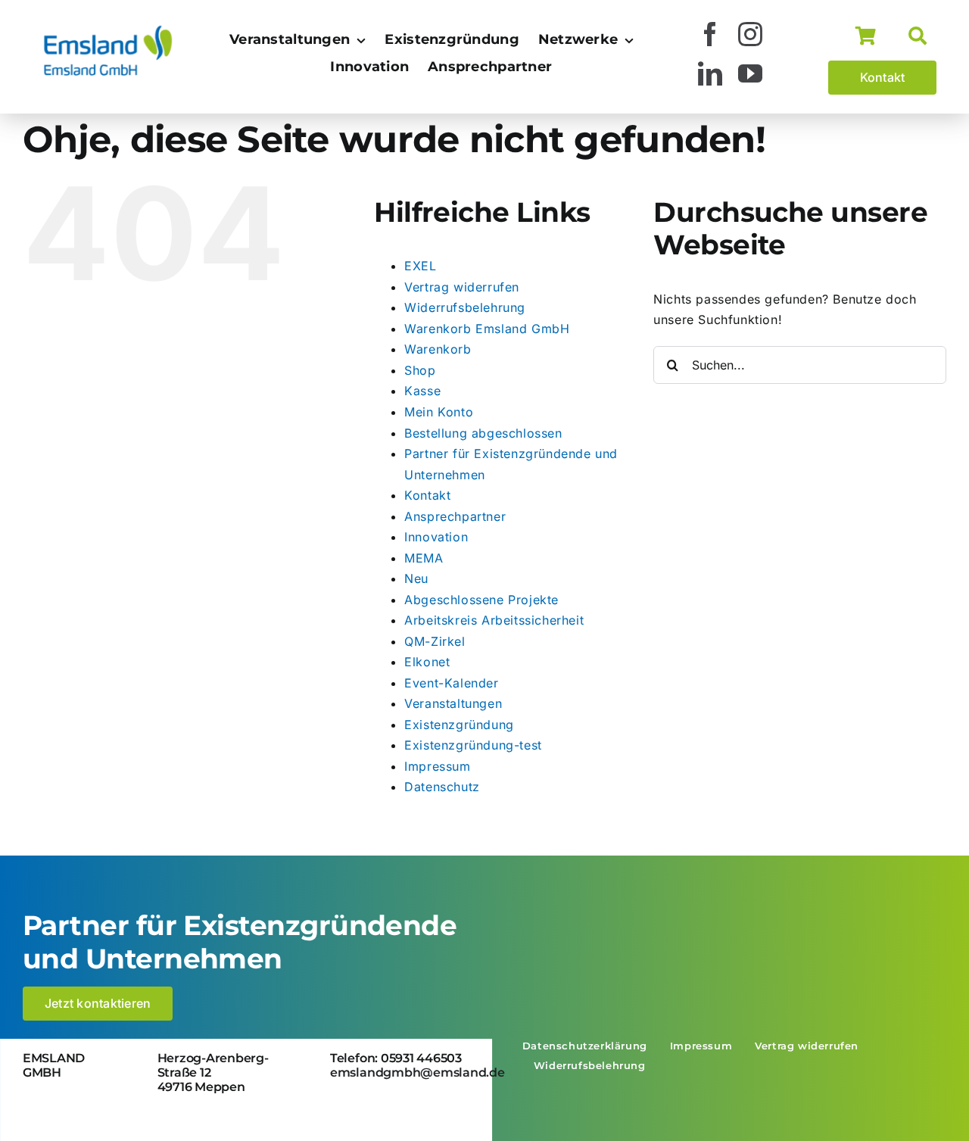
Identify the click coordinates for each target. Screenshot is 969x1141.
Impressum (437, 766)
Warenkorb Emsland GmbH (486, 328)
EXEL (420, 265)
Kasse (422, 390)
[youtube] (750, 73)
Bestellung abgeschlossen (483, 433)
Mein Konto (438, 411)
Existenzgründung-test (473, 745)
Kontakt (427, 495)
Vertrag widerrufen (461, 287)
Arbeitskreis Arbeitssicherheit (494, 620)
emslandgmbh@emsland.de (417, 1072)
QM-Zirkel (434, 641)
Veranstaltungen (453, 703)
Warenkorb (437, 349)
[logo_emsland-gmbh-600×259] (108, 29)
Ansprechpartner (455, 516)
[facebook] (710, 34)
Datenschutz (442, 786)
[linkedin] (710, 73)
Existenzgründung (459, 724)
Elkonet (427, 661)
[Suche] (922, 36)
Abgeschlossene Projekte (481, 599)
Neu (416, 578)
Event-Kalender (451, 683)
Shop (419, 370)
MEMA (423, 558)
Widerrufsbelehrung (464, 307)
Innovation (436, 536)
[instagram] (750, 34)
